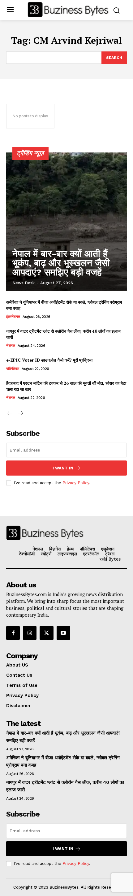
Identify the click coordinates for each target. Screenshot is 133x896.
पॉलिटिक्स (12, 369)
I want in (63, 468)
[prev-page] (10, 413)
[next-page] (20, 413)
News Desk (23, 283)
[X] (46, 633)
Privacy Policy (75, 482)
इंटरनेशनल (13, 316)
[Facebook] (13, 633)
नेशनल (10, 345)
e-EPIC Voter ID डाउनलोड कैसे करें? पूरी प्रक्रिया (49, 360)
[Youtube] (63, 633)
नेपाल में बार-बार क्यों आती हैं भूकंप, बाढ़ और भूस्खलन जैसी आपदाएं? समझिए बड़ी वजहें (61, 263)
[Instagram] (29, 633)
